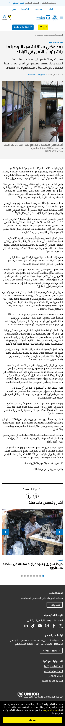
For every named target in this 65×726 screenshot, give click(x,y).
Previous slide (59, 532)
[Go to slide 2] (39, 576)
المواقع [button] (4, 19)
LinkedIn (26, 626)
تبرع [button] (9, 19)
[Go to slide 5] (30, 576)
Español (25, 9)
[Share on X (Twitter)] (36, 496)
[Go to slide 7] (24, 576)
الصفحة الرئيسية (56, 35)
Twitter (61, 626)
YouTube (40, 626)
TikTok (33, 626)
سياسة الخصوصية (51, 710)
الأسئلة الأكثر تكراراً (53, 666)
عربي (14, 9)
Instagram (47, 626)
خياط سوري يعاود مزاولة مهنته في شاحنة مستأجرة (33, 566)
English (50, 9)
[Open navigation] (61, 17)
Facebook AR (54, 626)
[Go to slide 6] (27, 576)
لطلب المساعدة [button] (21, 27)
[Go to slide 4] (33, 576)
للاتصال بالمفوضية (53, 671)
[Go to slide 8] (21, 576)
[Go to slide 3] (36, 576)
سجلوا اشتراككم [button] (51, 650)
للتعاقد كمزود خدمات (52, 681)
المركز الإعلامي (55, 676)
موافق (32, 720)
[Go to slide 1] (42, 576)
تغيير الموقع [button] (18, 3)
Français (38, 9)
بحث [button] (14, 19)
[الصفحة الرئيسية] (47, 17)
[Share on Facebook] (28, 496)
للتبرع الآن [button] (54, 605)
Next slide (5, 532)
